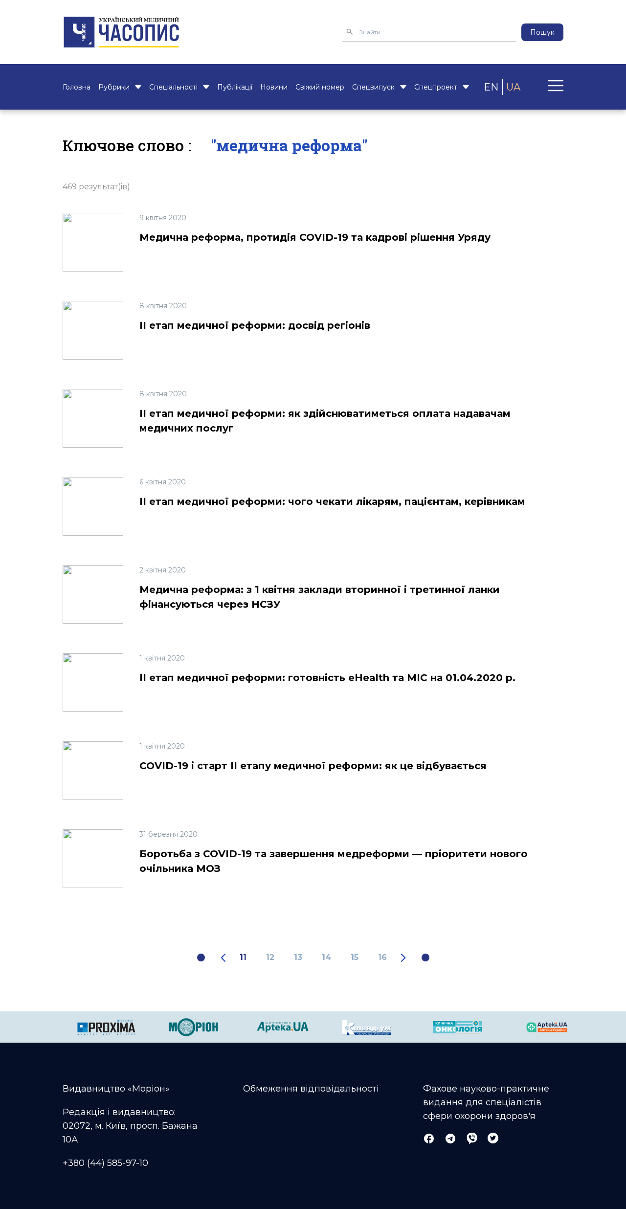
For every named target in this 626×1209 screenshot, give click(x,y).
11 (243, 957)
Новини (274, 87)
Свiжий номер (319, 87)
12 (270, 957)
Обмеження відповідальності (311, 1088)
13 (298, 957)
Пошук (542, 32)
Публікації (234, 87)
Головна (76, 87)
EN (491, 87)
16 (382, 957)
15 (354, 957)
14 (326, 957)
